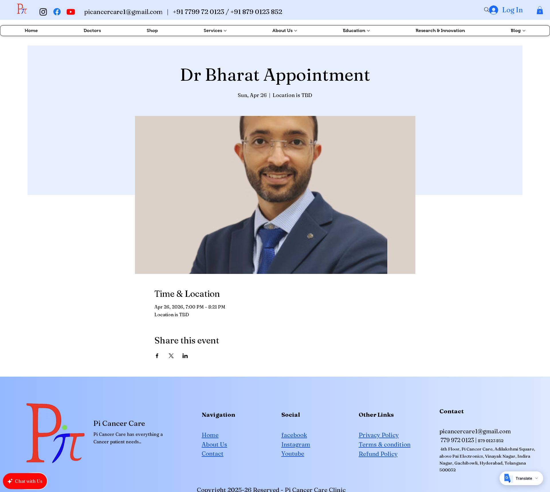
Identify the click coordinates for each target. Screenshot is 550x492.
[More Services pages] (225, 30)
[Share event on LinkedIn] (185, 355)
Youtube (292, 453)
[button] (540, 10)
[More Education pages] (368, 30)
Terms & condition (384, 444)
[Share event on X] (171, 355)
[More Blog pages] (523, 30)
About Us (214, 444)
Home (210, 434)
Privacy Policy (379, 434)
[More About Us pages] (295, 30)
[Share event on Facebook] (157, 355)
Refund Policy (378, 453)
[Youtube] (71, 12)
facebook (294, 434)
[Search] (487, 10)
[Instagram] (43, 12)
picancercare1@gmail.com (123, 12)
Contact (212, 453)
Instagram (295, 444)
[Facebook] (57, 12)
